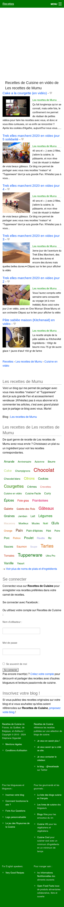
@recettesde (52, 766)
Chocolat (44, 469)
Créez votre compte (42, 674)
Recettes (8, 3)
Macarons (9, 523)
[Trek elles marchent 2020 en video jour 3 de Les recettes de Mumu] (16, 252)
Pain (19, 530)
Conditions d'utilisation (16, 750)
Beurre (51, 461)
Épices (9, 500)
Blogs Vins (42, 814)
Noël (45, 523)
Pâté (48, 530)
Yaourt (20, 563)
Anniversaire (24, 461)
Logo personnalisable (15, 817)
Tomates (9, 555)
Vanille (9, 563)
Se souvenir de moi (16, 664)
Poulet (28, 537)
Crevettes (45, 486)
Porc (7, 538)
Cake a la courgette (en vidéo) (25, 93)
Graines (9, 516)
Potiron (17, 538)
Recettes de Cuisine (12, 724)
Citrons (29, 478)
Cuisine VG (42, 824)
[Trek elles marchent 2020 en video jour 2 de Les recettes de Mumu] (16, 295)
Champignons (22, 470)
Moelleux (23, 523)
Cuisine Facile (33, 493)
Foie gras (23, 500)
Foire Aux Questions (15, 810)
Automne (39, 461)
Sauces (8, 546)
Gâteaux (46, 508)
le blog (40, 766)
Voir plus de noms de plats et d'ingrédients (31, 569)
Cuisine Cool (43, 837)
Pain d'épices (34, 531)
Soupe (33, 546)
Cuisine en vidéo (13, 493)
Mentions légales (13, 744)
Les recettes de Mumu (44, 100)
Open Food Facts (45, 885)
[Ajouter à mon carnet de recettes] (50, 93)
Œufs (55, 523)
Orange (8, 530)
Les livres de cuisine (47, 804)
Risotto (41, 538)
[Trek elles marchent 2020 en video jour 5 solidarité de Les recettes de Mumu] (16, 152)
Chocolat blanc (12, 478)
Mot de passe (10, 642)
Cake (8, 470)
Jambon (22, 516)
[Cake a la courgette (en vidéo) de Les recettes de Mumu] (16, 106)
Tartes (47, 545)
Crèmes (32, 487)
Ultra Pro (50, 555)
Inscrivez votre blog (14, 794)
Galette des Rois (26, 508)
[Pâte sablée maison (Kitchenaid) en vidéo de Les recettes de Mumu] (16, 337)
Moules (36, 523)
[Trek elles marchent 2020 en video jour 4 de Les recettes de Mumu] (16, 202)
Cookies (43, 478)
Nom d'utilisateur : (12, 621)
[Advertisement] (32, 42)
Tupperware (30, 554)
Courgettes (14, 486)
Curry (47, 493)
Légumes (45, 515)
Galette (8, 508)
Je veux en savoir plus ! (48, 740)
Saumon (22, 546)
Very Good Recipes (14, 872)
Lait (33, 516)
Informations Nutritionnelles (45, 874)
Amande (9, 461)
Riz (50, 538)
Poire (57, 530)
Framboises (40, 500)
